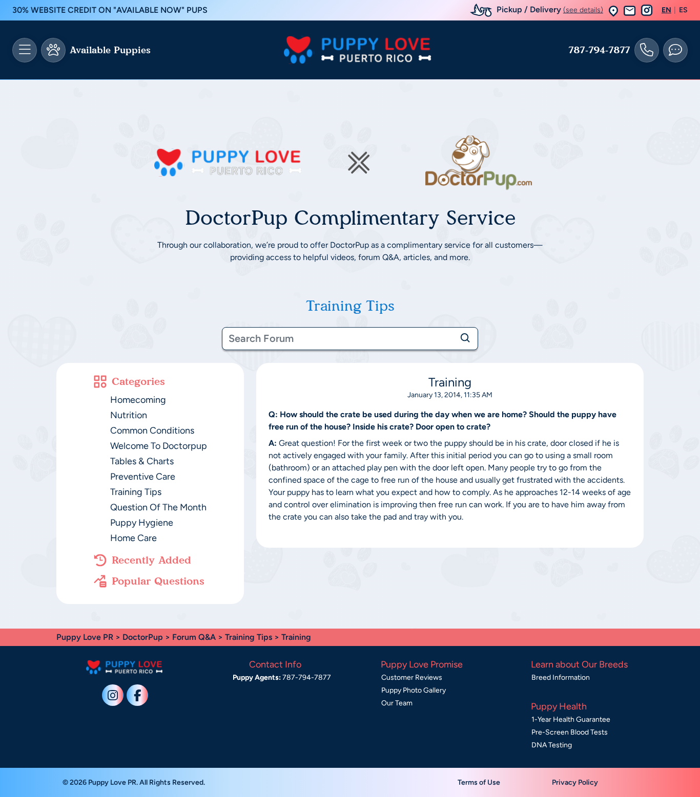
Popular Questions (158, 581)
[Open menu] (24, 50)
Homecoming (138, 399)
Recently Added (151, 560)
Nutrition (128, 415)
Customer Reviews (411, 677)
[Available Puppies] (53, 50)
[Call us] (646, 50)
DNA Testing (551, 745)
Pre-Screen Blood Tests (569, 732)
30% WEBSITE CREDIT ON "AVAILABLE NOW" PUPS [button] (110, 10)
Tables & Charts (142, 461)
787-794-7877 (599, 50)
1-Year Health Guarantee (570, 719)
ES (683, 10)
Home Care (133, 538)
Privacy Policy (575, 782)
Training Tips (135, 492)
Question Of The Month (158, 507)
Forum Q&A (194, 637)
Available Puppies (110, 50)
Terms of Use (479, 782)
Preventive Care (142, 476)
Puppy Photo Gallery (413, 690)
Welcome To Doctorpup (158, 445)
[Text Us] (675, 50)
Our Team (397, 703)
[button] (613, 10)
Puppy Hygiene (141, 522)
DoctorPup (142, 637)
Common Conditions (152, 430)
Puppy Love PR (84, 637)
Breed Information (560, 677)
